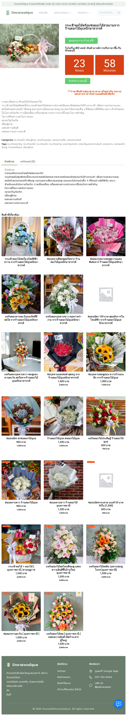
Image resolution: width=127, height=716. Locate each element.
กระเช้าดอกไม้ (29, 144)
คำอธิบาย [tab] (9, 161)
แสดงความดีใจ (59, 140)
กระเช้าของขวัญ (14, 144)
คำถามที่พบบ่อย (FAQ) (69, 689)
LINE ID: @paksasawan (103, 685)
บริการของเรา (61, 12)
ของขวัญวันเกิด (70, 144)
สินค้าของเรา (63, 677)
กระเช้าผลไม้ (19, 140)
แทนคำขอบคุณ (44, 140)
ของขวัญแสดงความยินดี (90, 144)
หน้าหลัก (43, 12)
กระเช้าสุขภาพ (55, 144)
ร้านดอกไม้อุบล (15, 147)
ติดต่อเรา (83, 12)
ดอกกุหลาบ (108, 144)
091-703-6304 (103, 677)
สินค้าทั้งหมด (64, 683)
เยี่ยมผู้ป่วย (31, 140)
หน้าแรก (61, 671)
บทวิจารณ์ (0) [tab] (27, 161)
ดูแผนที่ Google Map (106, 671)
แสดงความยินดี (74, 140)
